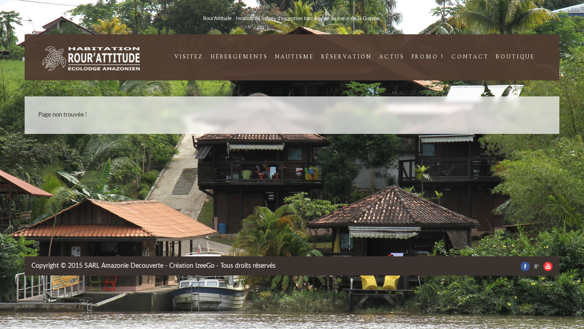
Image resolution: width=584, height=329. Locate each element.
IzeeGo (204, 266)
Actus (391, 57)
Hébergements (239, 57)
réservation (346, 57)
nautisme (294, 57)
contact (470, 57)
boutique (515, 57)
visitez (188, 57)
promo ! (428, 57)
